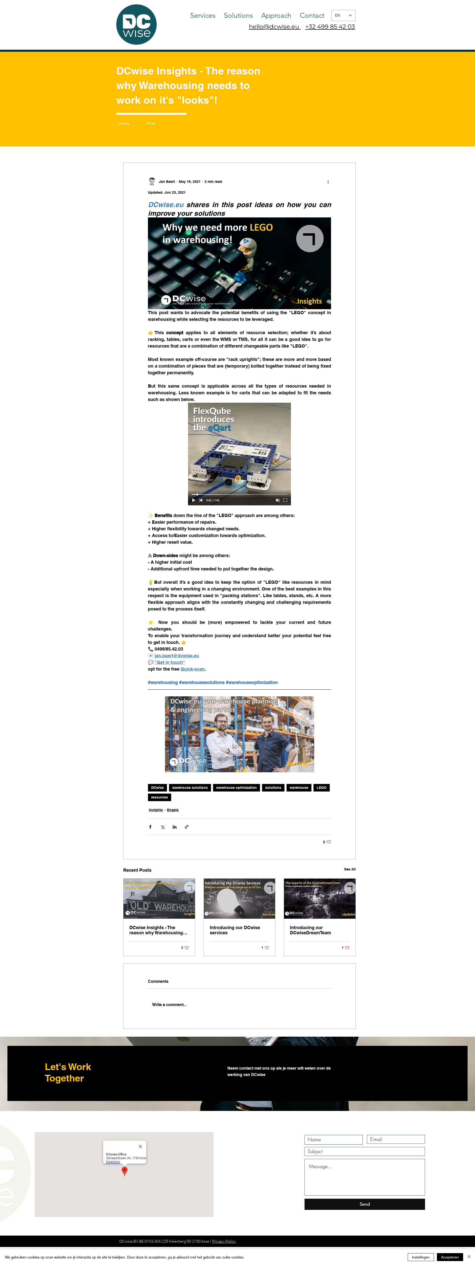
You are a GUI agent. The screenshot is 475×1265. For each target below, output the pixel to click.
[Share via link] (186, 826)
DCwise (157, 788)
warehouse (299, 788)
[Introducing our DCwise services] (239, 899)
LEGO (322, 788)
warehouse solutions (190, 788)
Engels (173, 810)
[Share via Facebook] (150, 826)
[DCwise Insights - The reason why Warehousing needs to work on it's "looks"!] (159, 899)
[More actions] (328, 182)
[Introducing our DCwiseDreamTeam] (320, 899)
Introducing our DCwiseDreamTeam (310, 930)
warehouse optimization (236, 788)
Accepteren (450, 1257)
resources (159, 797)
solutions (273, 788)
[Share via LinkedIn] (174, 826)
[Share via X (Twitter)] (162, 826)
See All (350, 869)
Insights (156, 810)
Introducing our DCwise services (235, 930)
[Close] (469, 1257)
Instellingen (421, 1257)
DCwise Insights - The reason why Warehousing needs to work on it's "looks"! (156, 930)
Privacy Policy (224, 1241)
